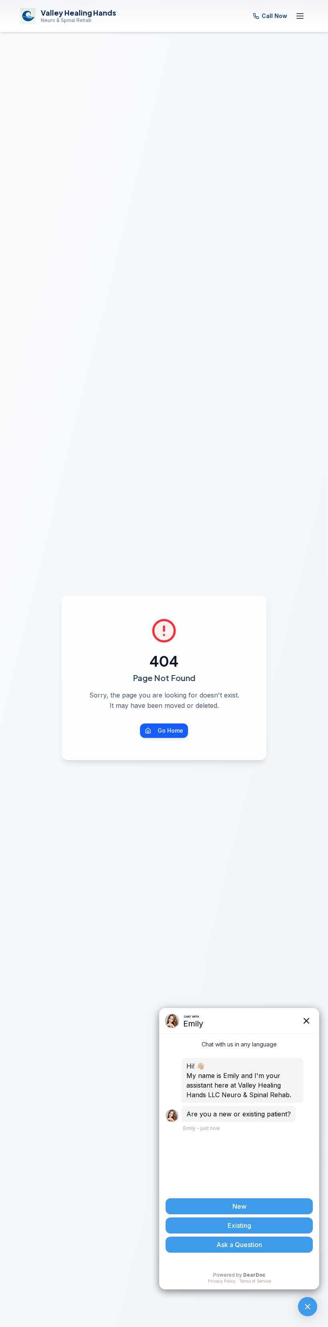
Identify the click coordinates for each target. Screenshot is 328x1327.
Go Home (170, 730)
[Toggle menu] (300, 16)
